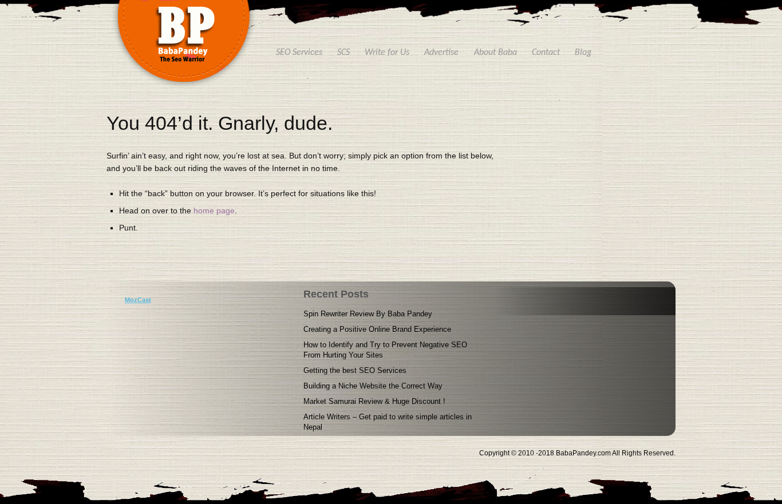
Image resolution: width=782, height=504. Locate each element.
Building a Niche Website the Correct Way (373, 386)
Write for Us (387, 52)
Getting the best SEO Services (354, 370)
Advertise (441, 52)
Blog (583, 52)
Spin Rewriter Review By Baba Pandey (367, 313)
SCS (343, 52)
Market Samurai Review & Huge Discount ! (374, 401)
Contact (546, 52)
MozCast (138, 299)
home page (214, 210)
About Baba (495, 52)
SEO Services (299, 52)
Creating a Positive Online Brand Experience (377, 329)
